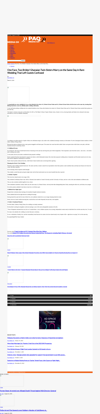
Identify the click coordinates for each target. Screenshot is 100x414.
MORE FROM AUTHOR (23, 235)
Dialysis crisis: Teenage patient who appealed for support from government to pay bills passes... (36, 355)
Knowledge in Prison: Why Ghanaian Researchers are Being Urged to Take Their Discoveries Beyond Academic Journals (37, 286)
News (11, 47)
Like (91, 295)
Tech (11, 54)
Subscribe (89, 304)
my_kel (1, 393)
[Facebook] (9, 82)
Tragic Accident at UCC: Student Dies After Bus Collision (30, 231)
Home (12, 45)
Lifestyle (13, 63)
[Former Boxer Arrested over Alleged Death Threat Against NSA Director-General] (12, 386)
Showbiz (12, 51)
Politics (12, 48)
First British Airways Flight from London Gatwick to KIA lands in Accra (29, 349)
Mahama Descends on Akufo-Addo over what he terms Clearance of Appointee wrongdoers (35, 338)
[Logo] (17, 42)
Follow (90, 298)
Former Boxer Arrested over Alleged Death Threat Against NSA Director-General (28, 391)
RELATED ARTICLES (12, 235)
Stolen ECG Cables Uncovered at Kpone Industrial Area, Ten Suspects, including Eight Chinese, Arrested (42, 233)
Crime (1, 387)
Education (13, 53)
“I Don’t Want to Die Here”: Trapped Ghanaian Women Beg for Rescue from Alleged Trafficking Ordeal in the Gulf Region (37, 269)
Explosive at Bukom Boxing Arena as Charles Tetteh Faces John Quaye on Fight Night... (33, 360)
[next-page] (11, 290)
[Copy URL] (36, 82)
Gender (9, 266)
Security (12, 58)
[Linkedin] (20, 82)
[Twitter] (15, 82)
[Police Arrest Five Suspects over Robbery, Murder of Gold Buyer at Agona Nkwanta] (7, 405)
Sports (12, 50)
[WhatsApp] (25, 82)
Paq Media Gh (10, 77)
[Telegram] (30, 82)
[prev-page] (8, 290)
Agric (11, 56)
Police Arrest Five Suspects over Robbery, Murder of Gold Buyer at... (23, 410)
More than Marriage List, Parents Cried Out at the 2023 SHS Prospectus (29, 343)
